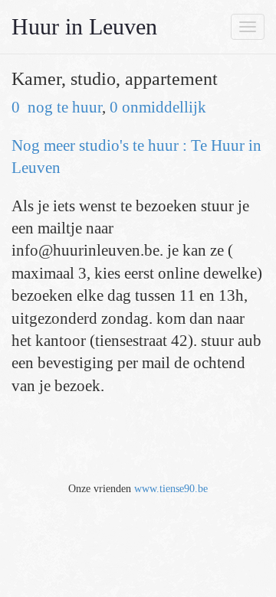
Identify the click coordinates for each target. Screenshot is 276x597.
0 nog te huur (57, 107)
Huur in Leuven (84, 26)
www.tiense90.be (171, 488)
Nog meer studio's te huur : (101, 145)
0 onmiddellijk (158, 107)
